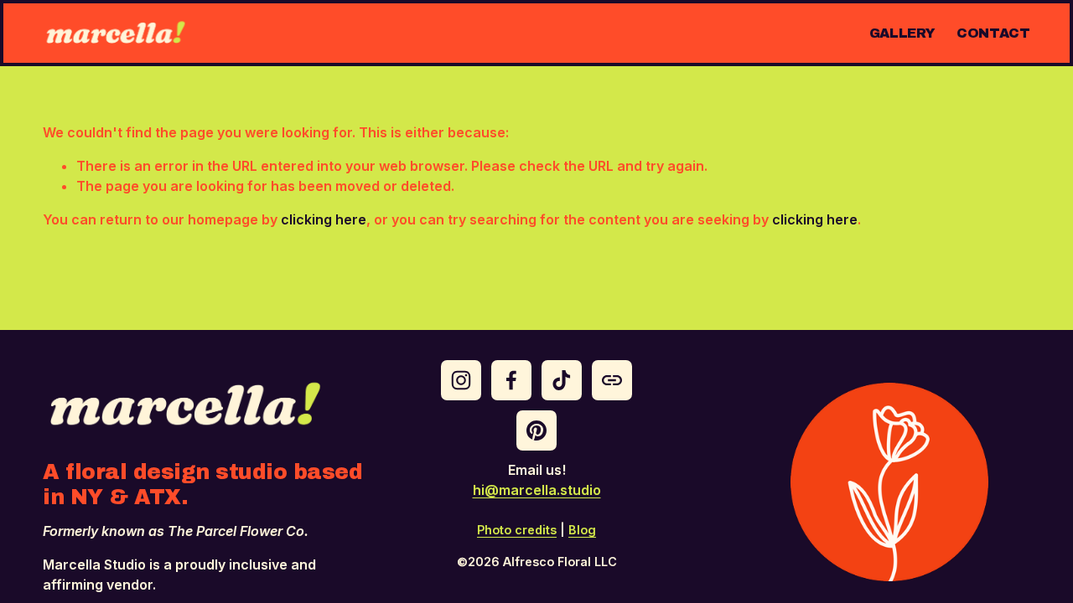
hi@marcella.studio (537, 490)
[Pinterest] (536, 430)
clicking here (323, 219)
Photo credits (517, 530)
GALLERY (902, 33)
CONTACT (993, 33)
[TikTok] (562, 380)
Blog (582, 530)
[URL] (612, 380)
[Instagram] (461, 380)
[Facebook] (511, 380)
